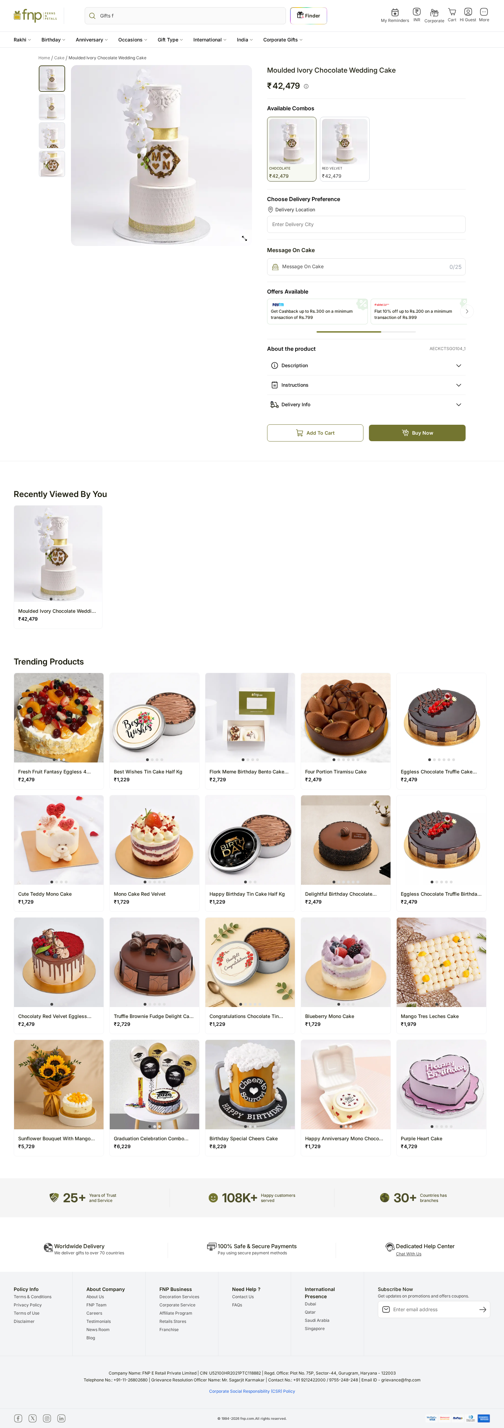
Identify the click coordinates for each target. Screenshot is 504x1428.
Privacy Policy (28, 1304)
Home (45, 58)
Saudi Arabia (317, 1320)
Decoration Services (179, 1296)
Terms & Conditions (32, 1296)
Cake (61, 58)
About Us (95, 1296)
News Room (98, 1329)
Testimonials (98, 1321)
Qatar (310, 1312)
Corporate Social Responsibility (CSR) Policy (252, 1391)
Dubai (310, 1303)
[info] (306, 86)
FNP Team (96, 1304)
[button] (22, 39)
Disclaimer (24, 1321)
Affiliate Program (175, 1313)
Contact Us (243, 1296)
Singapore (315, 1328)
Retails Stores (172, 1321)
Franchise (169, 1329)
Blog (90, 1337)
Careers (94, 1313)
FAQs (237, 1304)
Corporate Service (177, 1304)
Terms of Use (26, 1313)
